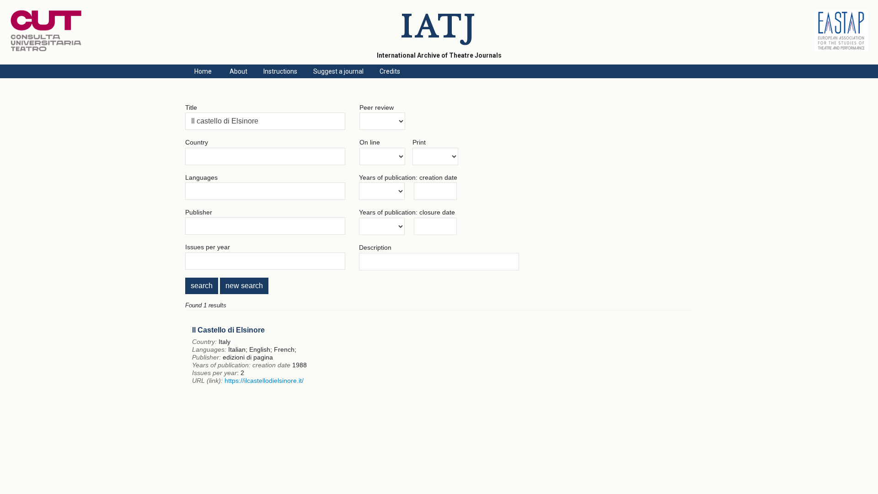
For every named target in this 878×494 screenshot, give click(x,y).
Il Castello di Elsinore (228, 330)
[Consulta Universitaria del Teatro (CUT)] (46, 49)
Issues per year (207, 247)
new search (244, 286)
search (202, 286)
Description (375, 247)
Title (191, 107)
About (238, 71)
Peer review (376, 107)
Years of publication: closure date (407, 212)
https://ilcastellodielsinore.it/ (264, 380)
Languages (201, 177)
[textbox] (265, 121)
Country (196, 142)
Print (419, 142)
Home (203, 71)
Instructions (280, 71)
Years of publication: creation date (408, 177)
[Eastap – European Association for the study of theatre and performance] (840, 49)
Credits (390, 71)
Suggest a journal (338, 71)
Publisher (198, 212)
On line (369, 142)
